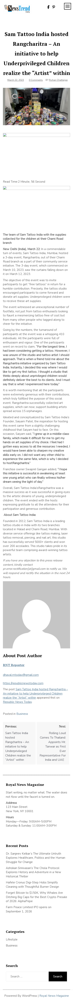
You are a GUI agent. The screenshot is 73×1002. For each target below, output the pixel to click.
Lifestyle (12, 939)
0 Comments (36, 80)
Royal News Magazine (54, 996)
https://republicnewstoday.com (23, 683)
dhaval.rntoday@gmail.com (21, 675)
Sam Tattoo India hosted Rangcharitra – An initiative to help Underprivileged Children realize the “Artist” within (35, 693)
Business (22, 714)
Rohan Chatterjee (58, 80)
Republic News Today (17, 702)
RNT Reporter (14, 665)
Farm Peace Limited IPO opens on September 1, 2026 (28, 909)
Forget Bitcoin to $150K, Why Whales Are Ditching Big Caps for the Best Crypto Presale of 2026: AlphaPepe (36, 897)
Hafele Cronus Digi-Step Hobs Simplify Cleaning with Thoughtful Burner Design (32, 884)
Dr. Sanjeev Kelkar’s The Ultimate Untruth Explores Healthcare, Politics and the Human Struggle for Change (35, 858)
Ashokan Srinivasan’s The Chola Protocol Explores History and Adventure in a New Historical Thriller (33, 872)
